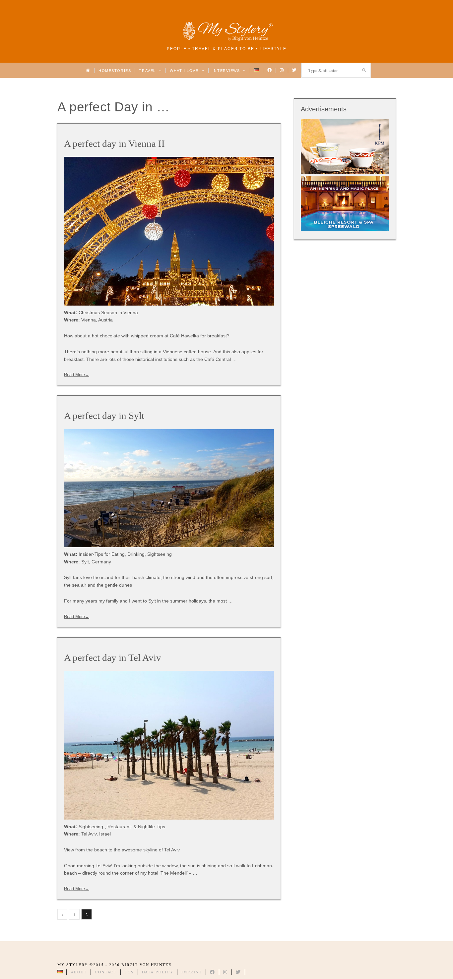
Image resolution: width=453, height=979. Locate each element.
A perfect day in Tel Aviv (112, 657)
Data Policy (157, 971)
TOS (129, 971)
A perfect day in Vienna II (114, 143)
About (79, 971)
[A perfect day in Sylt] (169, 488)
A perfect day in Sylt (104, 415)
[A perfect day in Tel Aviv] (169, 745)
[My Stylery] (226, 39)
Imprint (191, 971)
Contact (106, 971)
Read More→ (76, 374)
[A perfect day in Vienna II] (169, 231)
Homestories (114, 71)
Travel (148, 71)
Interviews (227, 71)
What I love (185, 71)
